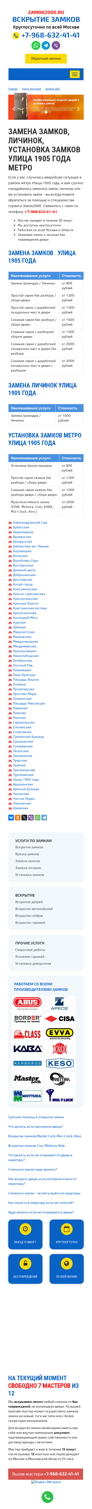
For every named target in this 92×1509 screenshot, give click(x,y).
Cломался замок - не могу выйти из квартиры (44, 1193)
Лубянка (19, 627)
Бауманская (22, 537)
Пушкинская (22, 698)
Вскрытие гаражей (30, 923)
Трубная (19, 765)
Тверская (20, 760)
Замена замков (27, 861)
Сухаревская (23, 746)
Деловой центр (24, 570)
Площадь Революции (29, 703)
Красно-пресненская (29, 594)
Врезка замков (27, 854)
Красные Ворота (25, 603)
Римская (19, 717)
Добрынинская (24, 575)
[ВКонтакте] (11, 817)
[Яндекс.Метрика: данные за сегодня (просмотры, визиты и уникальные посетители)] (46, 1482)
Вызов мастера (45, 1474)
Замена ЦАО (52, 89)
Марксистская (23, 632)
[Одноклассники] (18, 817)
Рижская (19, 713)
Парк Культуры (24, 675)
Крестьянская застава (30, 608)
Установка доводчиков (33, 964)
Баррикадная (23, 532)
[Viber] (31, 817)
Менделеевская (24, 646)
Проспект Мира (24, 694)
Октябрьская (22, 660)
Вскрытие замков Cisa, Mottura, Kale (36, 1146)
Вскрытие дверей (29, 902)
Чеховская (21, 794)
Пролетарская (23, 689)
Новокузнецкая (24, 651)
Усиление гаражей (29, 957)
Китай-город (23, 584)
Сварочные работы (30, 950)
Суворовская (23, 741)
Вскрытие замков (29, 847)
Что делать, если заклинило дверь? (35, 1127)
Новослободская (25, 656)
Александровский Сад (30, 522)
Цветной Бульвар (26, 789)
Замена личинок (28, 868)
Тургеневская (23, 775)
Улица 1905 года (26, 779)
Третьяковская (24, 770)
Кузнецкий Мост (25, 618)
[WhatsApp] (37, 817)
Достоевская (22, 579)
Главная (13, 89)
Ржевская (20, 708)
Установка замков (29, 875)
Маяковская (22, 637)
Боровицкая (22, 551)
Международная (25, 641)
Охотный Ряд (23, 665)
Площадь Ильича (26, 679)
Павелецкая (22, 670)
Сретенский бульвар (28, 737)
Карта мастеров (31, 89)
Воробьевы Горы (25, 560)
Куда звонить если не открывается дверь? (41, 1212)
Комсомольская (25, 589)
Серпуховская (23, 722)
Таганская (21, 751)
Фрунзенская (23, 784)
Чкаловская (22, 803)
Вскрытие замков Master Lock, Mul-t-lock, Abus (44, 1136)
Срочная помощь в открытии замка (36, 1117)
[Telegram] (44, 817)
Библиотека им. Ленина (31, 546)
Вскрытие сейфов (29, 916)
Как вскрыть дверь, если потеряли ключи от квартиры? (42, 1181)
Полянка (19, 684)
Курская (19, 622)
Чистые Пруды (24, 798)
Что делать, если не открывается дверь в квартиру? (40, 1157)
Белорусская (22, 541)
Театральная (22, 756)
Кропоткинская (24, 613)
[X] (24, 817)
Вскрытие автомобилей (34, 909)
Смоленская (22, 727)
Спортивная (22, 732)
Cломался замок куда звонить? (32, 1169)
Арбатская (21, 527)
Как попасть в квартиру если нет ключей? (41, 1203)
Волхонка (20, 556)
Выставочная (23, 565)
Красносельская (25, 598)
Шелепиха (20, 808)
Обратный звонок (46, 58)
